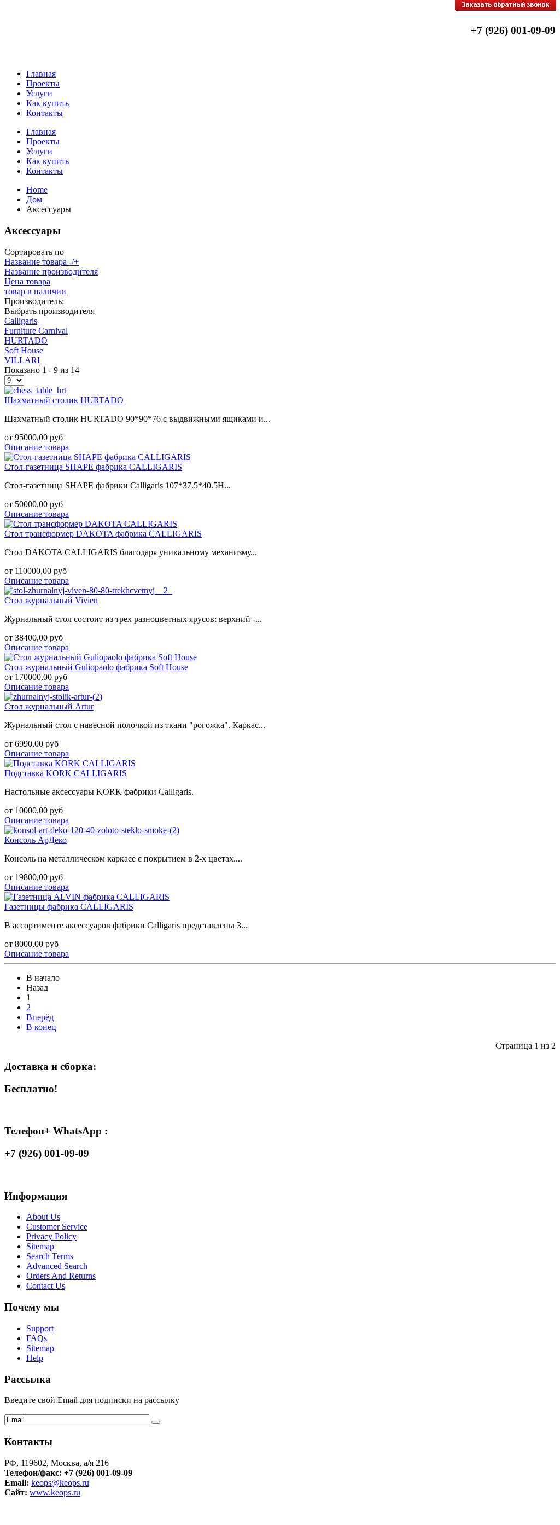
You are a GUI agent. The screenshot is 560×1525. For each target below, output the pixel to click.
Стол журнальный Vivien (51, 600)
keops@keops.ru (60, 1482)
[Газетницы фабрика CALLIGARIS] (87, 896)
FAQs (36, 1338)
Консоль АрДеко (35, 840)
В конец (41, 1027)
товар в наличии (35, 291)
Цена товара (27, 281)
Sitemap (40, 1246)
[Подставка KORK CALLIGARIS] (70, 763)
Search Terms (49, 1256)
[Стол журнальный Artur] (53, 696)
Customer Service (57, 1226)
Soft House (23, 350)
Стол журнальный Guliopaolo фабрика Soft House (96, 667)
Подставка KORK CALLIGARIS (65, 773)
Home (37, 189)
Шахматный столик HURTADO (64, 400)
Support (40, 1328)
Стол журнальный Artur (49, 706)
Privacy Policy (51, 1236)
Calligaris (20, 320)
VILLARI (22, 360)
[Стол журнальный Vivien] (88, 590)
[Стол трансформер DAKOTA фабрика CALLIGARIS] (90, 523)
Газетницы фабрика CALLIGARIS (68, 906)
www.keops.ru (55, 1492)
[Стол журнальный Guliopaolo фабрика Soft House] (100, 657)
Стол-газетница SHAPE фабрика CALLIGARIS (93, 467)
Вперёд (40, 1017)
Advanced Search (57, 1266)
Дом (34, 199)
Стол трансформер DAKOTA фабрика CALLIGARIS (103, 533)
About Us (43, 1216)
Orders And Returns (61, 1275)
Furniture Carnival (36, 330)
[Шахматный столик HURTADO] (35, 390)
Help (34, 1358)
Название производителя (51, 271)
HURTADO (26, 340)
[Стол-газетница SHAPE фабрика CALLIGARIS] (97, 457)
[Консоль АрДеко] (91, 830)
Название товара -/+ (41, 261)
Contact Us (45, 1285)
